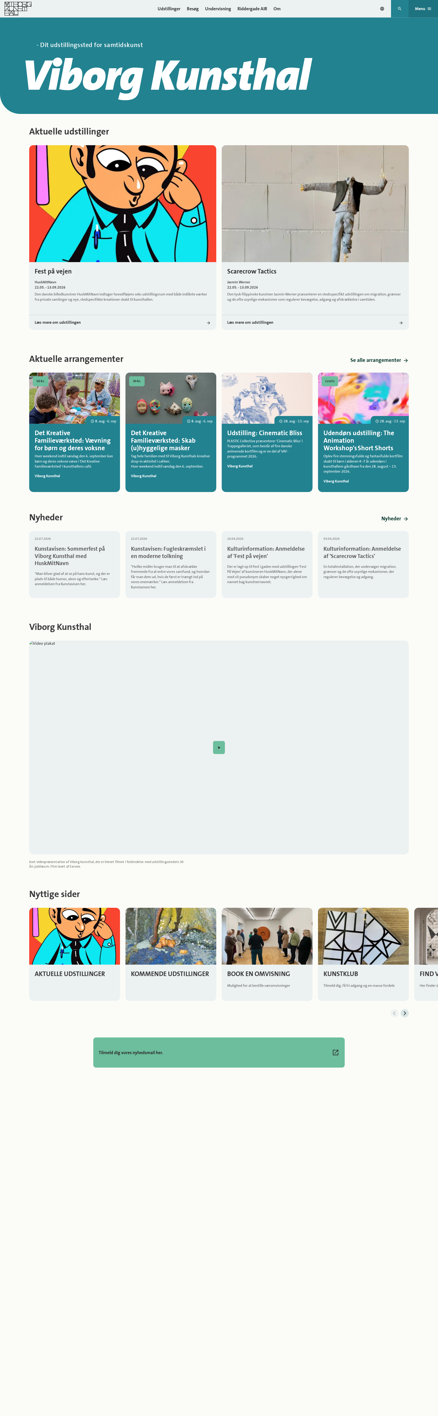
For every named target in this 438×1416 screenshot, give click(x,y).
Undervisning (218, 9)
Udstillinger (169, 9)
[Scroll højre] (405, 1013)
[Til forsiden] (18, 8)
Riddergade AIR (252, 9)
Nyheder (391, 518)
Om (277, 9)
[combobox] (382, 8)
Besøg (193, 9)
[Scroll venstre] (395, 1013)
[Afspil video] (219, 747)
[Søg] (400, 9)
